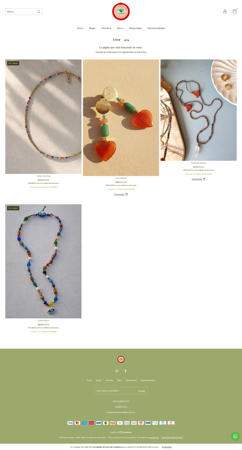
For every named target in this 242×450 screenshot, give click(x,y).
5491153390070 (121, 401)
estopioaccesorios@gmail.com (121, 412)
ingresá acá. (154, 437)
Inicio (80, 28)
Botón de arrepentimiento (172, 437)
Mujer (92, 28)
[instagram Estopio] (116, 371)
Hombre (106, 28)
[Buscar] (39, 11)
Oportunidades (156, 28)
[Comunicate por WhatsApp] (235, 436)
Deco (120, 28)
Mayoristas (135, 28)
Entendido (167, 447)
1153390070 (121, 406)
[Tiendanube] (121, 432)
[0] (233, 12)
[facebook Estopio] (125, 371)
